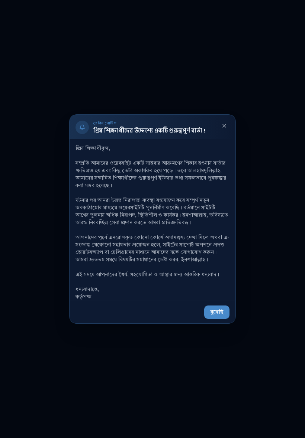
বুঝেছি (217, 312)
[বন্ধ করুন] (224, 126)
